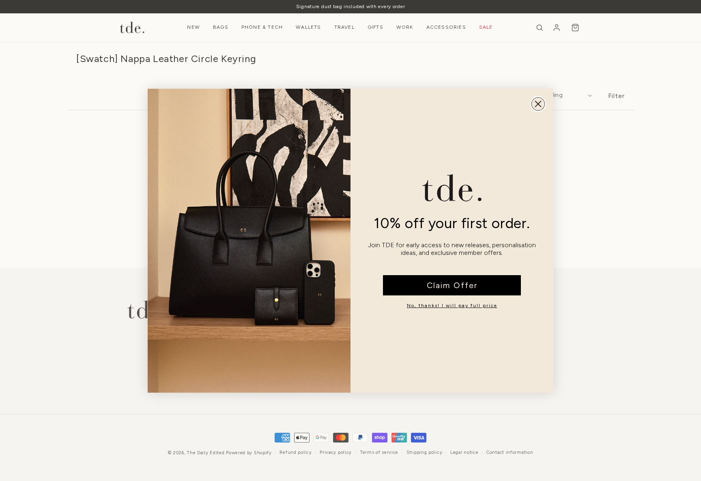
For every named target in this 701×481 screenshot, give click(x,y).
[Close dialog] (538, 104)
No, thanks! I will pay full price (452, 305)
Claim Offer (452, 285)
